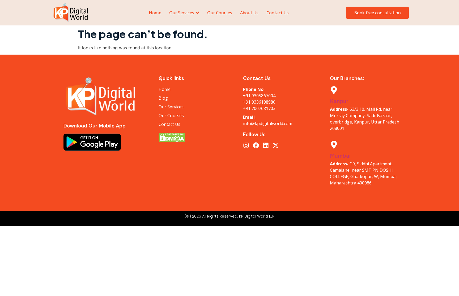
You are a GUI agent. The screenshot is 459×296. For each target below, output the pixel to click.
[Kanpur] (334, 90)
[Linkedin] (266, 145)
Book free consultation (377, 13)
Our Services (181, 13)
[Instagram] (246, 145)
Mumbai (340, 155)
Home (155, 13)
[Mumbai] (334, 145)
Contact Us (277, 13)
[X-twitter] (276, 145)
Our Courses (219, 13)
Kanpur (339, 101)
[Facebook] (256, 145)
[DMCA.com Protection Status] (195, 137)
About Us (249, 13)
